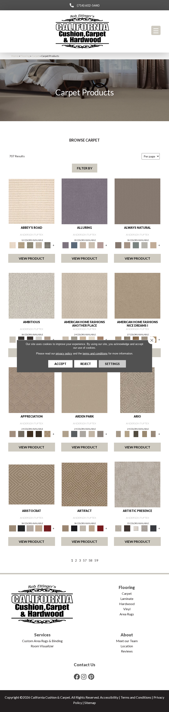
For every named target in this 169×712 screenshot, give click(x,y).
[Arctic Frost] (21, 433)
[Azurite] (74, 244)
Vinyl (126, 609)
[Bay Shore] (144, 433)
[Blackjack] (21, 528)
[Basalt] (83, 244)
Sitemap (90, 703)
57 (85, 560)
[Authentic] (84, 390)
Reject (85, 363)
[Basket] (127, 244)
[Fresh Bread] (47, 339)
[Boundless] (30, 244)
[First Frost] (38, 339)
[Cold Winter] (144, 528)
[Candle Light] (136, 528)
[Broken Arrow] (153, 433)
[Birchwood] (31, 484)
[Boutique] (153, 244)
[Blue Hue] (74, 433)
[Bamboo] (21, 244)
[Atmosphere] (74, 339)
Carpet (35, 55)
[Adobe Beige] (137, 390)
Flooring (25, 55)
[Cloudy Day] (83, 433)
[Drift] (91, 433)
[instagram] (83, 676)
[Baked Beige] (83, 339)
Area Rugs (127, 614)
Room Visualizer (42, 646)
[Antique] (127, 433)
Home (14, 55)
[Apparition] (136, 433)
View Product (31, 258)
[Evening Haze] (100, 433)
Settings (112, 363)
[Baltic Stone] (137, 484)
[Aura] (31, 201)
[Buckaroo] (100, 339)
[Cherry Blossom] (47, 528)
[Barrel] (137, 201)
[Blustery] (144, 244)
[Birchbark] (91, 244)
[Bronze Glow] (136, 339)
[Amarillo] (31, 390)
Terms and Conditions (136, 697)
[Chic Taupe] (38, 244)
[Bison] (30, 433)
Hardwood (127, 604)
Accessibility (109, 697)
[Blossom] (100, 244)
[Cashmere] (38, 528)
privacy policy (64, 353)
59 (96, 560)
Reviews (127, 651)
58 (90, 560)
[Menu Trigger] (156, 30)
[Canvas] (31, 295)
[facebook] (77, 676)
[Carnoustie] (47, 433)
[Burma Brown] (127, 528)
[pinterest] (91, 676)
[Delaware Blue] (47, 244)
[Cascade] (30, 528)
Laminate (126, 599)
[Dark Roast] (30, 339)
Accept (60, 363)
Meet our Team (127, 641)
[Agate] (84, 295)
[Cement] (144, 339)
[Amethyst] (84, 201)
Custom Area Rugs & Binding (42, 641)
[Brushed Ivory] (91, 339)
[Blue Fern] (136, 244)
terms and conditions (95, 353)
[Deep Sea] (153, 528)
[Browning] (38, 433)
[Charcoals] (21, 339)
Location (127, 646)
